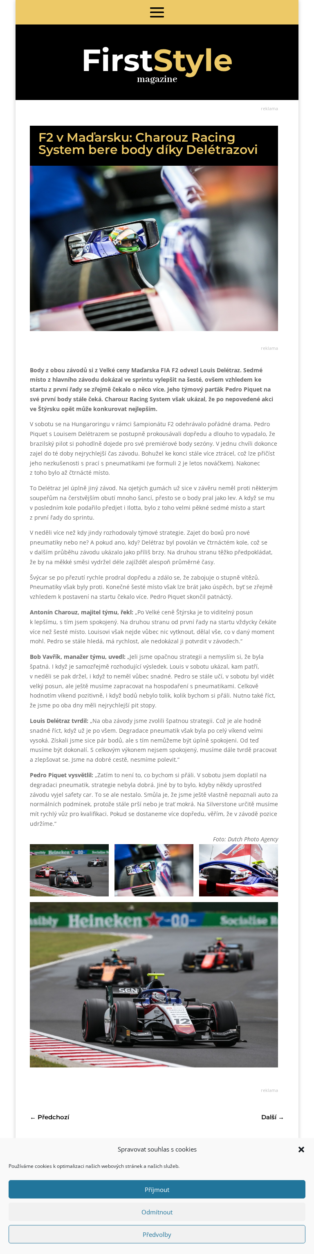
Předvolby (157, 1234)
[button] (301, 1149)
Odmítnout (157, 1212)
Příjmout (157, 1189)
